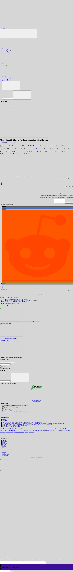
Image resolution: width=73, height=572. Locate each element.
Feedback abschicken (69, 202)
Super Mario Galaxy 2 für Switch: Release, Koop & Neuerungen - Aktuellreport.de (17, 423)
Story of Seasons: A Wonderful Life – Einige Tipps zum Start (41, 424)
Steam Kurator (5, 441)
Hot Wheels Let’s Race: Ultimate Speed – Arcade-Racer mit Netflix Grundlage (16, 411)
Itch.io (3, 442)
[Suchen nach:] (7, 98)
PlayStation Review (8, 50)
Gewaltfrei (65, 428)
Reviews (3, 48)
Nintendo (40, 430)
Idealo (3, 447)
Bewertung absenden (69, 186)
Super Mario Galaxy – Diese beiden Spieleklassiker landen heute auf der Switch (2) (17, 300)
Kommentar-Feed (5, 454)
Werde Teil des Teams (8, 78)
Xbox (6, 303)
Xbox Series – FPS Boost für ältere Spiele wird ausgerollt (11, 357)
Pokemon (56, 430)
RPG (64, 430)
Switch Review (7, 51)
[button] (4, 206)
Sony (5, 432)
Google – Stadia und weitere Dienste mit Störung (11, 407)
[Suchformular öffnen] (11, 85)
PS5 (59, 430)
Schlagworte (4, 420)
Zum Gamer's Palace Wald (36, 400)
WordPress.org (5, 455)
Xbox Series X (16, 303)
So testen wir (7, 77)
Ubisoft (9, 432)
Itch (15, 430)
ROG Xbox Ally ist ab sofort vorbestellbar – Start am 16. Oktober (14, 301)
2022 (16, 428)
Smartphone (2, 432)
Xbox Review (7, 52)
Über (3, 286)
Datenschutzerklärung (6, 556)
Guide (6, 66)
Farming (46, 428)
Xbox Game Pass (20, 432)
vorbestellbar (30, 151)
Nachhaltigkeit (36, 430)
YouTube (4, 444)
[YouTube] (10, 26)
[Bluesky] (10, 9)
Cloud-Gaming (37, 428)
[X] (10, 18)
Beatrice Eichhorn (10, 406)
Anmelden (4, 452)
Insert (12, 571)
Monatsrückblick (30, 430)
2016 (4, 428)
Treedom (3, 445)
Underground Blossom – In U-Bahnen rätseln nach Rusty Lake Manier (15, 405)
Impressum (4, 557)
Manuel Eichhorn (11, 142)
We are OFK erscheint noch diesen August (10, 409)
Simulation (68, 430)
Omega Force (53, 430)
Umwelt (12, 432)
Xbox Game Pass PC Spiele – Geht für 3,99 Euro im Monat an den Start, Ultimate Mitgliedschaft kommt (20, 321)
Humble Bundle (5, 430)
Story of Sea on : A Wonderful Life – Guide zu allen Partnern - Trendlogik (15, 424)
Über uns (4, 76)
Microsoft (26, 430)
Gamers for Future (59, 428)
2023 (18, 428)
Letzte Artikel (4, 287)
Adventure (23, 428)
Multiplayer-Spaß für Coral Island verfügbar (34, 422)
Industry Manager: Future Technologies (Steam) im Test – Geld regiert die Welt (16, 413)
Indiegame (11, 430)
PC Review (7, 49)
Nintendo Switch (45, 430)
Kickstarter (20, 430)
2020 (10, 428)
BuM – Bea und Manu (9, 79)
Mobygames (4, 443)
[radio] (37, 180)
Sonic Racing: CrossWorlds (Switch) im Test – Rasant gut (12, 299)
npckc (50, 430)
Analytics (4, 446)
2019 (8, 428)
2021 (13, 428)
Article (3, 63)
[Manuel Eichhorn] (3, 289)
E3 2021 (41, 428)
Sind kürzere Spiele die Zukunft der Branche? (9, 338)
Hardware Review (8, 53)
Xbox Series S (10, 303)
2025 (20, 428)
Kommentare (4, 419)
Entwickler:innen (8, 64)
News (3, 39)
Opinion (6, 65)
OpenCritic (4, 440)
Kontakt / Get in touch (6, 80)
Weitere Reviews (8, 54)
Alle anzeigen (16, 297)
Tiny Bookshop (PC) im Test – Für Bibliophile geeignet (17, 425)
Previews (6, 67)
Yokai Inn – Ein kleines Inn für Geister (13, 426)
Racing (61, 430)
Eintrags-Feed (4, 453)
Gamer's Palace (51, 428)
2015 (1, 428)
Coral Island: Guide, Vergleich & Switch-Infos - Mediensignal (13, 422)
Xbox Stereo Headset (35, 148)
